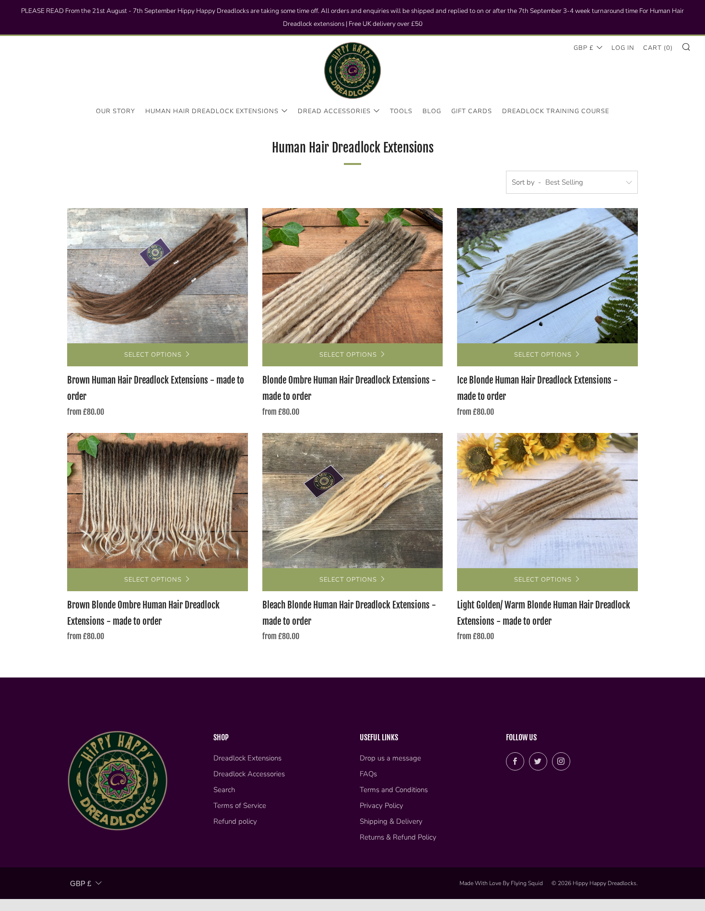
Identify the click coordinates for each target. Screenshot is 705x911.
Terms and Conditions (394, 789)
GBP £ (584, 48)
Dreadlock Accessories (249, 774)
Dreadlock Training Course (555, 111)
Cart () (658, 48)
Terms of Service (239, 805)
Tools (401, 111)
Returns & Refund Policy (398, 837)
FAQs (368, 774)
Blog (432, 111)
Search (224, 789)
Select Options (153, 354)
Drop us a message (390, 758)
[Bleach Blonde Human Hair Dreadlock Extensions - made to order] (352, 500)
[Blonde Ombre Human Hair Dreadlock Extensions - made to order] (352, 275)
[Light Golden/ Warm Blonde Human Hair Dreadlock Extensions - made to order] (547, 500)
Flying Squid (527, 883)
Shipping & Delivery (391, 821)
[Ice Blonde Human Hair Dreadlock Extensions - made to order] (547, 275)
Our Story (115, 111)
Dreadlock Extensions (247, 758)
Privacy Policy (381, 805)
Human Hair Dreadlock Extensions (212, 111)
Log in (622, 48)
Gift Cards (471, 111)
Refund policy (235, 821)
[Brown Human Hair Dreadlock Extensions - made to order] (157, 275)
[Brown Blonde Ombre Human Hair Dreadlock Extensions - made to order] (157, 500)
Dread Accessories (334, 111)
